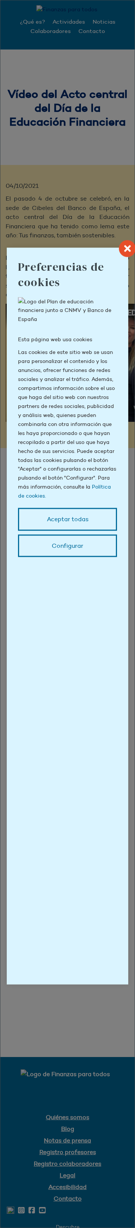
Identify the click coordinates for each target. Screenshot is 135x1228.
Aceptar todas (67, 519)
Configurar (67, 545)
